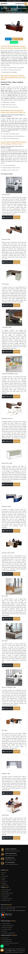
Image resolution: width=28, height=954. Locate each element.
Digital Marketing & (9, 952)
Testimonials (5, 876)
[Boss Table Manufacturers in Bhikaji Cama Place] (14, 586)
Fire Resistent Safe (6, 939)
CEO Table (4, 641)
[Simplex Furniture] (4, 4)
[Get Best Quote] (14, 26)
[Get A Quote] (2, 950)
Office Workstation (6, 889)
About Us (4, 872)
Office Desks (5, 284)
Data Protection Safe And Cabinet (10, 943)
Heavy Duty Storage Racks (8, 933)
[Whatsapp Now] (2, 946)
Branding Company (18, 952)
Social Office (5, 897)
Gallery (3, 878)
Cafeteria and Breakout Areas (10, 373)
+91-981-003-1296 (20, 910)
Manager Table (6, 773)
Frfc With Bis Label (6, 941)
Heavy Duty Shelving (7, 927)
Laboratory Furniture (7, 898)
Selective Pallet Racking (8, 925)
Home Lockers (5, 938)
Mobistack (4, 931)
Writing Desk (5, 815)
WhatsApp (14, 42)
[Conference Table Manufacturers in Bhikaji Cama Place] (14, 317)
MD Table (4, 730)
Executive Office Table (8, 553)
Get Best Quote (18, 39)
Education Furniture (7, 418)
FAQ (3, 874)
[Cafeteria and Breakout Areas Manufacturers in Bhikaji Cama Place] (14, 364)
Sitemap (4, 883)
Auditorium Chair (6, 900)
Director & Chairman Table (9, 687)
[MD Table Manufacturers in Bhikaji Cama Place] (14, 721)
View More (17, 217)
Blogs (3, 879)
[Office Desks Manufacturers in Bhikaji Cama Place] (14, 274)
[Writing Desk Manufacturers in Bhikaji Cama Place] (14, 805)
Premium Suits (6, 194)
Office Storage (5, 895)
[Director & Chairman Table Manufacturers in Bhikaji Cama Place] (14, 677)
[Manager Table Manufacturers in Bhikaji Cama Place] (14, 764)
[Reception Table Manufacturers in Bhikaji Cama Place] (14, 497)
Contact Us (4, 881)
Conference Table (6, 327)
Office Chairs (5, 891)
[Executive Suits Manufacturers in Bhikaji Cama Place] (14, 230)
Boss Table (5, 596)
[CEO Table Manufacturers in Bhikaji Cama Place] (14, 631)
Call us (9, 39)
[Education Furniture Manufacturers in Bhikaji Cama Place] (14, 409)
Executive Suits (6, 239)
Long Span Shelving (6, 929)
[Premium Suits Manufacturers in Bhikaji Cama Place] (14, 185)
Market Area (5, 885)
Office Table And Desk (7, 893)
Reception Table (6, 506)
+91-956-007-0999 (20, 3)
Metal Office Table (7, 463)
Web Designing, (21, 950)
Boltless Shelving (6, 923)
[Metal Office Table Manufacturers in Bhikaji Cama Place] (14, 453)
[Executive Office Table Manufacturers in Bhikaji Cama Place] (14, 543)
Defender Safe (5, 945)
